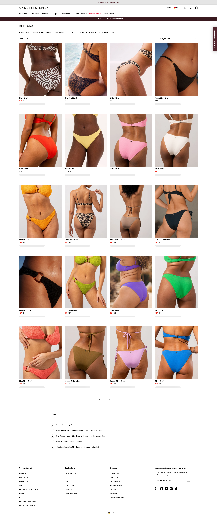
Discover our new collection (115, 18)
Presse (21, 493)
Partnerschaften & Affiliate (28, 489)
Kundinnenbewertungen (27, 501)
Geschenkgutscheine (117, 497)
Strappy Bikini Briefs (117, 240)
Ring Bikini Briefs (71, 98)
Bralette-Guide (115, 477)
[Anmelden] (188, 480)
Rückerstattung (70, 485)
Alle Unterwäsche (116, 485)
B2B (20, 497)
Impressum (68, 489)
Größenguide (114, 473)
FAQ (66, 481)
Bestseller (113, 489)
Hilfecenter (68, 477)
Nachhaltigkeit (24, 477)
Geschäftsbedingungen (27, 505)
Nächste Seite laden (108, 400)
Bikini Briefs (23, 98)
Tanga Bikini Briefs (162, 98)
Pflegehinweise (115, 481)
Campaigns (23, 481)
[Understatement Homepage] (35, 8)
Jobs (20, 485)
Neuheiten (113, 493)
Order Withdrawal (71, 493)
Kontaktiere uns (70, 473)
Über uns (22, 473)
